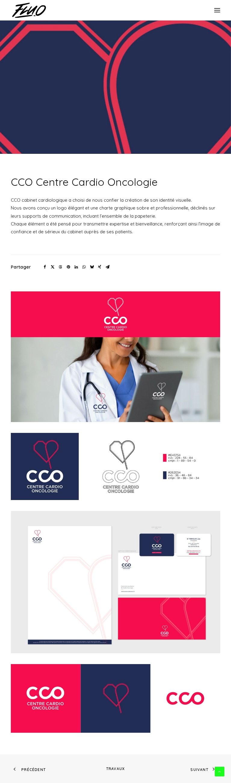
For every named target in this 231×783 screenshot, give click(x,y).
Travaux (115, 768)
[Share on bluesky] (91, 267)
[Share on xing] (99, 267)
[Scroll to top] (219, 771)
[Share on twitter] (52, 267)
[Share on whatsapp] (84, 267)
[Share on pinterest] (68, 267)
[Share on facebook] (44, 267)
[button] (217, 10)
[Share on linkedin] (76, 267)
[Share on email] (107, 267)
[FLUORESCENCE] (45, 10)
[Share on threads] (60, 267)
